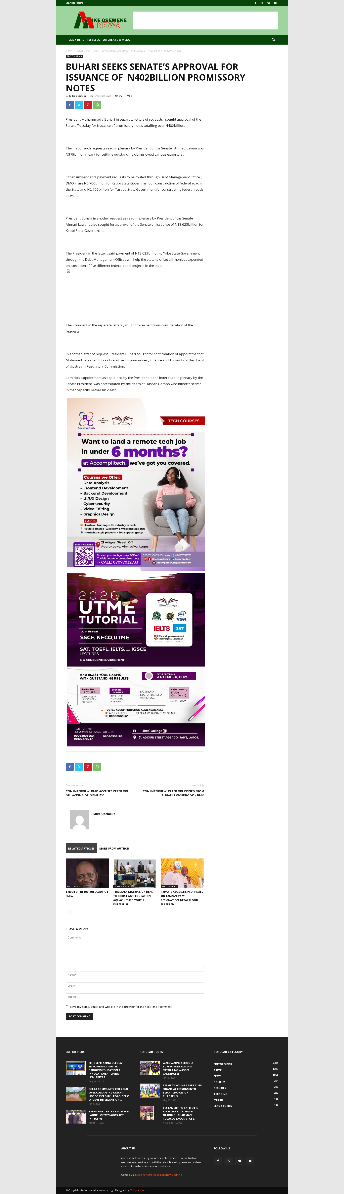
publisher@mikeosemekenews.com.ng (158, 1174)
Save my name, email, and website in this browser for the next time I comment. (121, 1006)
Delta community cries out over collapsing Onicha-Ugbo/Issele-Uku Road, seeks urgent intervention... (109, 1094)
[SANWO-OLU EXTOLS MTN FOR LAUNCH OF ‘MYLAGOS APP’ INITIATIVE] (76, 1117)
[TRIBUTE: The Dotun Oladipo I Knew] (87, 873)
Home (69, 50)
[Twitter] (262, 3)
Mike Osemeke (77, 95)
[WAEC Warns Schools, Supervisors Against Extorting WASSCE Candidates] (150, 1068)
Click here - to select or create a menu (99, 40)
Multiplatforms (138, 1190)
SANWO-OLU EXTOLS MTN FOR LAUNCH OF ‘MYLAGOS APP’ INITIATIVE (109, 1115)
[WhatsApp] (97, 105)
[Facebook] (256, 3)
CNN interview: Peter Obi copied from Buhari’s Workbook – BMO (173, 793)
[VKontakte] (269, 3)
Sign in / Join (74, 3)
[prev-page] (68, 912)
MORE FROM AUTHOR (114, 848)
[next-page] (74, 912)
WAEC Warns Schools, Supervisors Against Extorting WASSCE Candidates (178, 1068)
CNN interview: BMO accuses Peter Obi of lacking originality (97, 793)
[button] (273, 40)
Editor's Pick (83, 50)
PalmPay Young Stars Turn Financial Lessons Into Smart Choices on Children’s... (182, 1091)
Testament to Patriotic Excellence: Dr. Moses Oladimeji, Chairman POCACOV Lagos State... (180, 1113)
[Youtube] (275, 3)
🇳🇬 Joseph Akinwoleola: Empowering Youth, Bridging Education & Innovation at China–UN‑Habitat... (106, 1070)
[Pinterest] (88, 105)
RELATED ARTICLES (81, 848)
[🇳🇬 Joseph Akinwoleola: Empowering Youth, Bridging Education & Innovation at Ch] (76, 1068)
